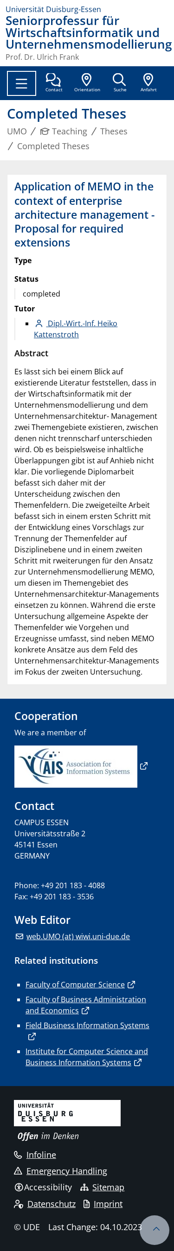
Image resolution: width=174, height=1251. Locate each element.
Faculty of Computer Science (75, 984)
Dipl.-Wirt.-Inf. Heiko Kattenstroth (75, 329)
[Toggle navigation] (21, 83)
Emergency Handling (66, 1170)
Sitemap (108, 1187)
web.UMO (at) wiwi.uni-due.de (78, 936)
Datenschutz (51, 1203)
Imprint (108, 1203)
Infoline (41, 1154)
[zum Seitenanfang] (154, 1230)
